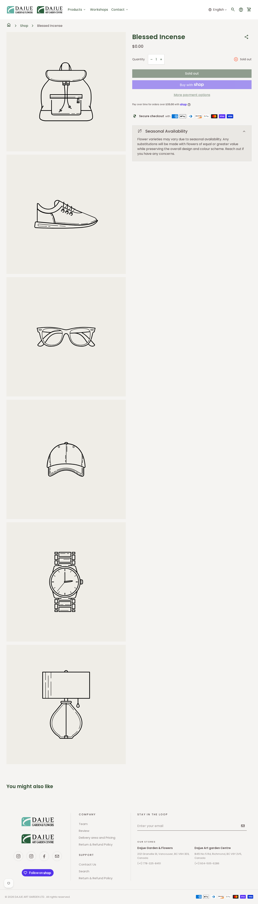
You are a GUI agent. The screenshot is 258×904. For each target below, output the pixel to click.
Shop (24, 25)
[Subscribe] (243, 826)
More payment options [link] (192, 95)
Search (84, 871)
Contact (120, 9)
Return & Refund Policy (95, 844)
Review (84, 831)
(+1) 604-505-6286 (207, 863)
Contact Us (87, 864)
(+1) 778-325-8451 (149, 863)
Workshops (99, 9)
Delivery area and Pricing (97, 837)
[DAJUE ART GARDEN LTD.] (38, 830)
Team (83, 824)
